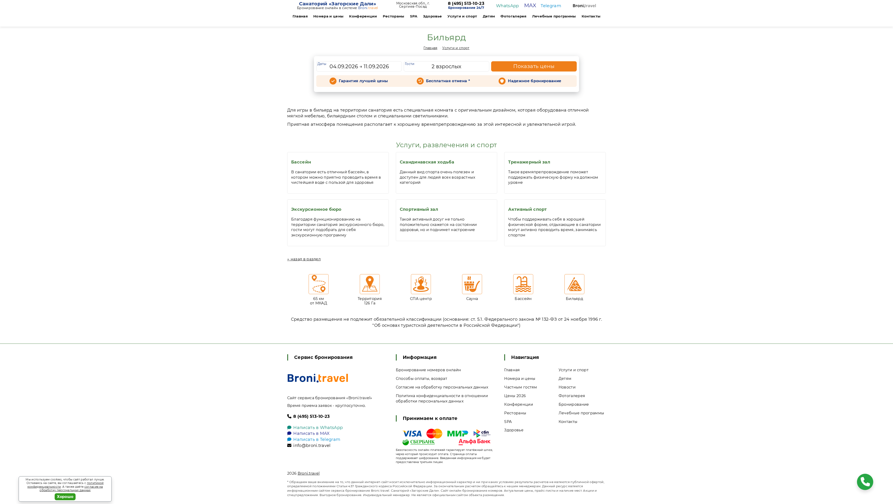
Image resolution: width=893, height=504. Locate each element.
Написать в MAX (311, 433)
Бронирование (574, 404)
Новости (567, 387)
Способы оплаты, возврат (421, 378)
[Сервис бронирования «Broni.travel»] (584, 6)
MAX (530, 5)
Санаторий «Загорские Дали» (337, 3)
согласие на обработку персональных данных (71, 488)
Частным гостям (520, 387)
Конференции (363, 16)
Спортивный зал (419, 209)
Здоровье (432, 16)
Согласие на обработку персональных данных (442, 387)
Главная (300, 16)
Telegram (551, 5)
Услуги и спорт (462, 16)
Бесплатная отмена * (448, 81)
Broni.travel (309, 473)
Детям (489, 16)
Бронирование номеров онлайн (428, 370)
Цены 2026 (515, 396)
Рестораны (393, 16)
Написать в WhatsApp (318, 427)
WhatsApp (507, 5)
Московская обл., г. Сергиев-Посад (413, 5)
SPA (413, 16)
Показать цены (534, 66)
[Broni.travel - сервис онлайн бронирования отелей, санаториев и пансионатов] (317, 378)
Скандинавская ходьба (427, 162)
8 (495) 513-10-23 (466, 3)
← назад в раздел (304, 259)
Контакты (591, 16)
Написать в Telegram (316, 439)
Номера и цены (328, 16)
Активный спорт (527, 209)
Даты (321, 64)
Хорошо (65, 496)
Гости (410, 64)
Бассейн (301, 162)
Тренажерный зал (529, 162)
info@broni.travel (311, 445)
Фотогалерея (513, 16)
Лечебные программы (554, 16)
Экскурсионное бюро (316, 209)
